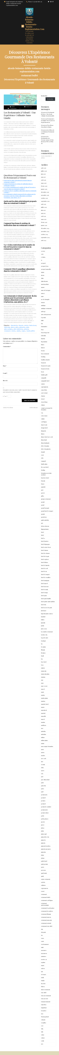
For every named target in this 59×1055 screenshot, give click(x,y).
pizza (42, 831)
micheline (43, 734)
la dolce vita (44, 635)
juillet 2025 (44, 207)
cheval (42, 399)
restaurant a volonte (9, 331)
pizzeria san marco (46, 849)
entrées (26, 325)
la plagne (43, 641)
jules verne (44, 629)
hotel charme (44, 550)
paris (42, 782)
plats (27, 327)
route (42, 941)
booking (43, 356)
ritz (42, 929)
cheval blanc (44, 402)
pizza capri (44, 834)
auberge (43, 311)
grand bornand (45, 508)
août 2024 (43, 240)
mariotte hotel (45, 704)
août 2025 (43, 204)
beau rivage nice (45, 332)
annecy (43, 293)
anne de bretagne (45, 290)
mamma (43, 677)
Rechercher (44, 96)
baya (42, 329)
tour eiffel (43, 992)
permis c (43, 801)
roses (42, 938)
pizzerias (43, 852)
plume (42, 858)
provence (43, 870)
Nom (4, 366)
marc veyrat (44, 686)
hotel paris (44, 595)
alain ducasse (44, 281)
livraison (43, 653)
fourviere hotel (45, 478)
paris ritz (43, 785)
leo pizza (43, 647)
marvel (43, 719)
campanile (43, 378)
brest (42, 372)
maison (43, 668)
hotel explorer (45, 559)
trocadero (43, 1010)
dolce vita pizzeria (45, 449)
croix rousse (44, 416)
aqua (42, 296)
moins (42, 743)
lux (42, 659)
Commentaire (7, 346)
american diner (45, 284)
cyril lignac (44, 422)
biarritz (43, 338)
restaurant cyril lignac (47, 900)
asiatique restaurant (46, 308)
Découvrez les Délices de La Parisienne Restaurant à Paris (47, 131)
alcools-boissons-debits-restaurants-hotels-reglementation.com (34, 23)
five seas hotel (45, 467)
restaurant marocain (46, 920)
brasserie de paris (45, 366)
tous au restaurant (46, 995)
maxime (43, 722)
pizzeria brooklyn (45, 846)
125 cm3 (43, 251)
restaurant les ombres (47, 911)
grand (42, 505)
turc (42, 1014)
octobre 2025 (44, 198)
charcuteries (14, 325)
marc (42, 683)
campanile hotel (45, 381)
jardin (42, 625)
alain (42, 278)
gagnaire (43, 487)
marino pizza (44, 698)
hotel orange (44, 592)
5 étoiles (43, 257)
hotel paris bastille (46, 598)
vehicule (43, 1020)
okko (42, 767)
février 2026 (44, 186)
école (42, 455)
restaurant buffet (29, 75)
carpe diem (44, 390)
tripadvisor (44, 1007)
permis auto (44, 794)
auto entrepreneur (46, 314)
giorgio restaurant (46, 499)
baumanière (44, 326)
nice (42, 761)
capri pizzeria (44, 387)
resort (42, 891)
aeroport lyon (44, 266)
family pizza (44, 464)
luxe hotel (43, 662)
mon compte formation (47, 746)
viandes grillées (30, 331)
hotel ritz (43, 604)
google (43, 502)
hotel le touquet (45, 574)
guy (42, 523)
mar (42, 680)
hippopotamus (45, 529)
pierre (42, 825)
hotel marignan (45, 580)
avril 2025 (43, 216)
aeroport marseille (46, 269)
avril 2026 (43, 180)
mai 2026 (43, 177)
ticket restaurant (45, 989)
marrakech (44, 710)
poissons (26, 329)
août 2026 (43, 168)
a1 (41, 260)
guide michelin (45, 520)
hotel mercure (45, 586)
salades (18, 331)
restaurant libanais (46, 914)
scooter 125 (44, 959)
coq (42, 413)
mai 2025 (43, 213)
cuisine (43, 419)
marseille (43, 716)
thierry (43, 986)
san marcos (44, 953)
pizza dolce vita (45, 837)
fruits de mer (32, 325)
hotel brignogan (45, 544)
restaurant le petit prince (47, 908)
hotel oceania (44, 589)
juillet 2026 (44, 171)
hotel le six (44, 571)
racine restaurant (45, 879)
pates (42, 788)
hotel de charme (45, 553)
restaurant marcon (46, 917)
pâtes (16, 327)
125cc (42, 254)
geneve (43, 493)
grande (43, 514)
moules (43, 755)
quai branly (44, 873)
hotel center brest (46, 547)
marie (42, 692)
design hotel (44, 428)
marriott (43, 713)
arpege (43, 302)
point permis (44, 864)
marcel (43, 689)
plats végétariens (18, 329)
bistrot (43, 347)
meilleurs (43, 725)
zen (42, 1044)
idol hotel (43, 610)
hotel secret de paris (46, 607)
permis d (43, 804)
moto (42, 749)
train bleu (43, 1004)
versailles (43, 1023)
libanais (43, 650)
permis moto (44, 810)
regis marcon (44, 888)
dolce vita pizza (45, 446)
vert (42, 1026)
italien (42, 619)
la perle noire (44, 638)
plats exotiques (8, 329)
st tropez (43, 974)
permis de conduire (46, 807)
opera (42, 770)
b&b (42, 320)
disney (42, 434)
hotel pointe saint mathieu (48, 601)
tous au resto (44, 998)
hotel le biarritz (45, 565)
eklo (42, 458)
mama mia (43, 671)
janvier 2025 (44, 225)
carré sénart (44, 393)
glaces (12, 327)
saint (42, 947)
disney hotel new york (47, 437)
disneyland (44, 440)
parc (42, 776)
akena (42, 275)
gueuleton (44, 517)
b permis (43, 317)
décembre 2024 (45, 228)
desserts (21, 325)
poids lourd (44, 861)
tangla (42, 980)
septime (43, 962)
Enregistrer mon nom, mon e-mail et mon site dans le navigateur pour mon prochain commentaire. (20, 391)
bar (42, 323)
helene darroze (45, 526)
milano (43, 737)
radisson (43, 885)
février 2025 (44, 222)
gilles (42, 496)
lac (42, 644)
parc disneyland (45, 779)
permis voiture (45, 813)
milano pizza (44, 740)
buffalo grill (44, 375)
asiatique (43, 305)
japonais (43, 622)
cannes (43, 384)
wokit (42, 1041)
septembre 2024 (45, 237)
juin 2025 (43, 210)
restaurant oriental (46, 923)
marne (42, 707)
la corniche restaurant (47, 632)
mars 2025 (43, 219)
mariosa (43, 701)
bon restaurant (45, 353)
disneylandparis (45, 443)
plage (42, 855)
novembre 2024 (45, 231)
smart (42, 965)
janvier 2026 (44, 189)
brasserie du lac (45, 369)
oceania (43, 764)
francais (43, 481)
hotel (42, 532)
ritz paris (43, 932)
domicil (43, 452)
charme (43, 396)
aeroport (43, 263)
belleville (43, 335)
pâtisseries (22, 327)
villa (42, 1029)
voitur (42, 1035)
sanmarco (43, 956)
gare (42, 490)
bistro (42, 344)
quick (42, 876)
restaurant (44, 894)
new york (43, 758)
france (42, 484)
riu (42, 935)
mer (42, 728)
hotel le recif (44, 568)
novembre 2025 (45, 195)
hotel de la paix (45, 556)
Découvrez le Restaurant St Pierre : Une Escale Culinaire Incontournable (47, 114)
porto (42, 867)
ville (42, 1032)
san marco (43, 950)
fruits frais (7, 327)
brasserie (43, 363)
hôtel (42, 535)
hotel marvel (44, 583)
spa (42, 971)
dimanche (43, 431)
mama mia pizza (45, 674)
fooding (43, 470)
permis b (43, 798)
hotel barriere (44, 541)
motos (42, 752)
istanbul (43, 616)
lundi (42, 656)
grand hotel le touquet (47, 511)
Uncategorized (45, 1016)
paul (42, 791)
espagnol (43, 461)
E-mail (5, 373)
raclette (43, 882)
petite (42, 816)
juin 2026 (43, 174)
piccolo (43, 822)
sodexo (43, 968)
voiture (43, 1038)
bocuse (43, 350)
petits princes (44, 819)
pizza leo (43, 840)
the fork (43, 983)
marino (43, 695)
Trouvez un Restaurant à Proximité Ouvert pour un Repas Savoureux (48, 120)
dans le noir (44, 425)
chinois (43, 405)
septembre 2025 (45, 201)
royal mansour (45, 944)
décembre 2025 (45, 192)
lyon (42, 665)
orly (42, 773)
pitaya (42, 828)
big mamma (44, 341)
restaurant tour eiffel (46, 926)
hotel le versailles (45, 577)
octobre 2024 (44, 234)
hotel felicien (44, 562)
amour (42, 287)
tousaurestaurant (45, 1001)
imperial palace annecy (47, 613)
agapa (42, 272)
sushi (42, 977)
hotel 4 (43, 538)
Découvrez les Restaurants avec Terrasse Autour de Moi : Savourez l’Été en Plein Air (47, 140)
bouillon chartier (45, 360)
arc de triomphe (45, 299)
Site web (5, 380)
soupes (23, 331)
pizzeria (43, 843)
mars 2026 (43, 183)
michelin (43, 731)
